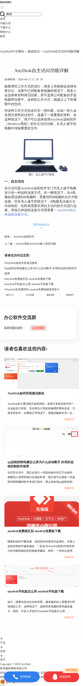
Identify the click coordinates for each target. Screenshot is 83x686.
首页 (2, 18)
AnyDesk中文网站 (12, 51)
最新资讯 (50, 295)
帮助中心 (5, 32)
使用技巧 (70, 295)
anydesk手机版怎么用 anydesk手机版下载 (29, 284)
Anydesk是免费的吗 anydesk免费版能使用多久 (32, 289)
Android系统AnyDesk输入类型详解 (35, 243)
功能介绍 (5, 23)
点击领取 (38, 328)
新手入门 (10, 295)
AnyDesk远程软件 (24, 236)
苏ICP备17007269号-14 (19, 682)
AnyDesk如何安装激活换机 (20, 263)
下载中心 (5, 27)
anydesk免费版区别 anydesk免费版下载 (27, 278)
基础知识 (33, 51)
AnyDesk (5, 2)
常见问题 (30, 295)
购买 (2, 36)
